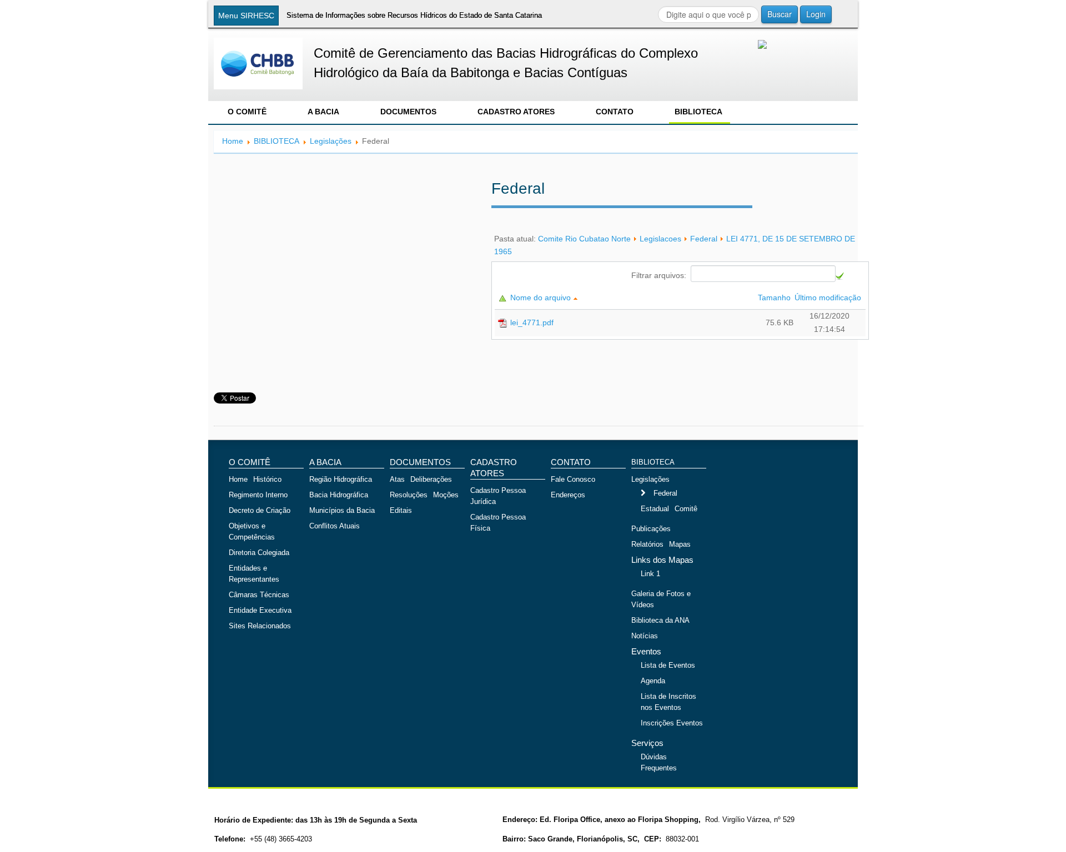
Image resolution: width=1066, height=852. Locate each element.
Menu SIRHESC (246, 15)
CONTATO (614, 111)
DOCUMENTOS (408, 111)
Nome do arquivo (541, 297)
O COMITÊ (247, 111)
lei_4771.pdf (532, 322)
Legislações (330, 141)
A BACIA (323, 111)
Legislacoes (660, 238)
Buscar (779, 13)
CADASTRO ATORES (516, 111)
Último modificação (829, 297)
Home (232, 141)
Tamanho (775, 297)
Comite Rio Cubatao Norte (584, 238)
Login (816, 13)
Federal (703, 238)
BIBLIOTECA (698, 111)
